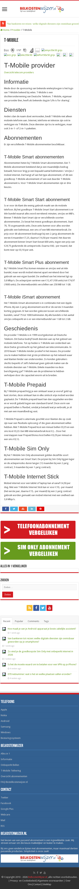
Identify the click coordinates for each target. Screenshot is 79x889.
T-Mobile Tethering (11, 770)
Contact (37, 884)
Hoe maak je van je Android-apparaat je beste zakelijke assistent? (42, 628)
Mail (3, 820)
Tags (46, 621)
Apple (4, 709)
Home (6, 30)
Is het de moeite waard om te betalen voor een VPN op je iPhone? (42, 664)
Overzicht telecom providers (19, 72)
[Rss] (30, 608)
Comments (33, 621)
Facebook (6, 803)
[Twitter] (43, 608)
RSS (3, 826)
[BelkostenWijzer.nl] (39, 8)
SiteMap (47, 884)
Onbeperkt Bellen (10, 765)
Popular (19, 621)
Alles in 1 (5, 753)
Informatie (6, 759)
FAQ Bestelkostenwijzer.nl (14, 782)
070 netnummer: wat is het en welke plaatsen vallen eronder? (39, 674)
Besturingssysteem (11, 738)
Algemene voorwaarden (50, 880)
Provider (15, 30)
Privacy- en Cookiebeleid (23, 880)
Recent (6, 621)
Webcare (5, 814)
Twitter (4, 797)
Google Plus (7, 809)
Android (5, 721)
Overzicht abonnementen (14, 776)
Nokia (4, 715)
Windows (5, 732)
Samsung (5, 726)
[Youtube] (49, 608)
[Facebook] (36, 608)
